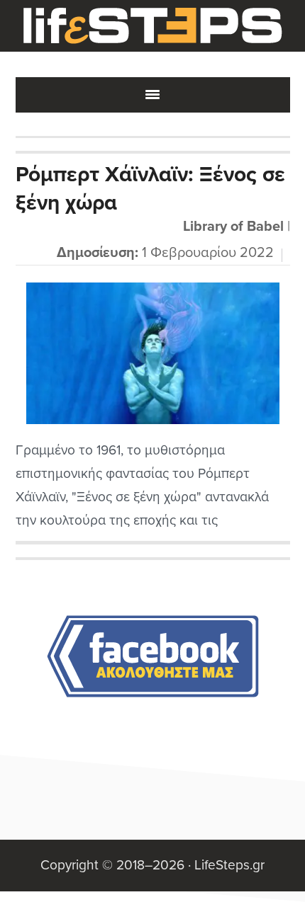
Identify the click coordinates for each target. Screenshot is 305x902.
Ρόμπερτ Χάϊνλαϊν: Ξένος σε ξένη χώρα (150, 188)
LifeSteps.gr (152, 26)
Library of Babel (233, 226)
